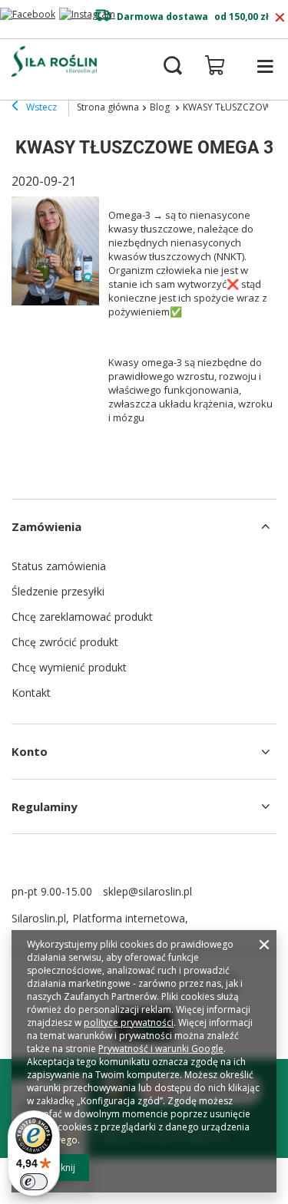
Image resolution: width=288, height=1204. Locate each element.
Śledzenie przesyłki (58, 591)
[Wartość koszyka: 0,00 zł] (215, 65)
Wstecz (40, 107)
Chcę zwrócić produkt (65, 642)
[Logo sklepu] (54, 61)
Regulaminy (45, 806)
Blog (161, 107)
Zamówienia (46, 526)
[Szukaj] (173, 66)
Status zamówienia (59, 566)
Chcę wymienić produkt (69, 667)
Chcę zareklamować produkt (82, 616)
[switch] (34, 1181)
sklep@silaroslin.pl (147, 891)
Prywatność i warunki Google (160, 1048)
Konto (30, 751)
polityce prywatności (129, 1022)
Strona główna (108, 107)
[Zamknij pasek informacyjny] (280, 17)
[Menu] (265, 66)
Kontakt (31, 692)
